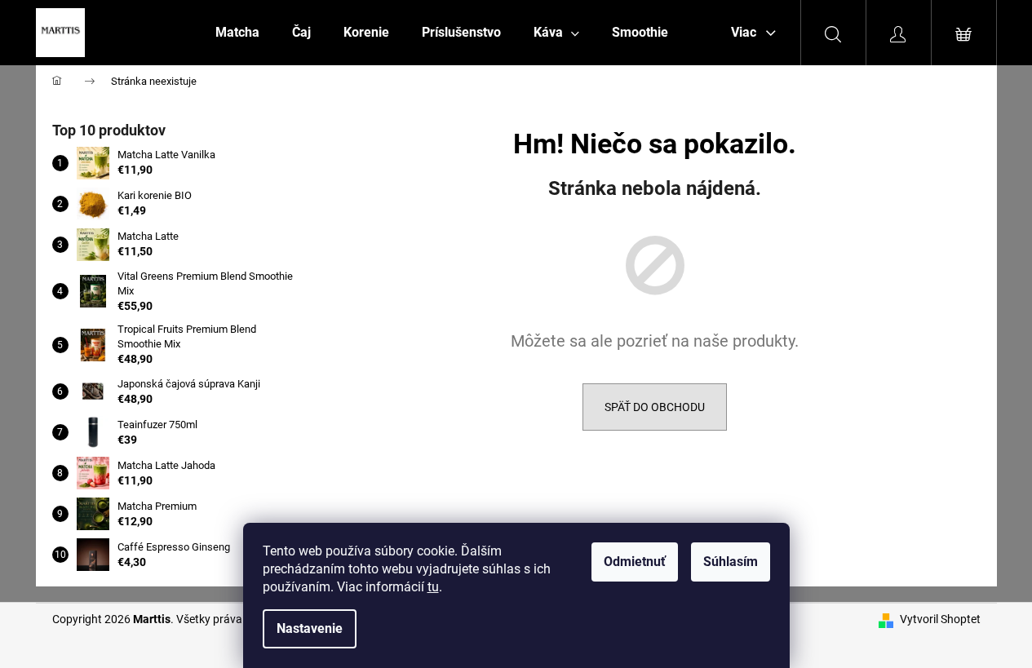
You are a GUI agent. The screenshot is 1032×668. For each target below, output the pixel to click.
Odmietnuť (635, 561)
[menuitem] (237, 32)
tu (433, 587)
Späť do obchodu (655, 407)
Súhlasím (730, 561)
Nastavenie (310, 628)
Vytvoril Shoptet (940, 619)
